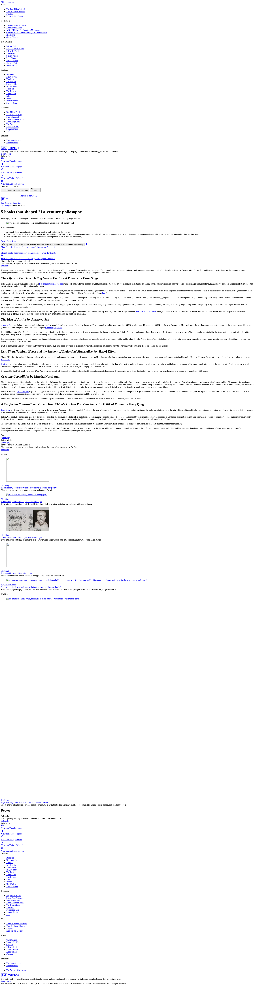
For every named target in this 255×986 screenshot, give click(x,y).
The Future (11, 93)
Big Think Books (13, 112)
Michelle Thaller (13, 51)
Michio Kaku (12, 46)
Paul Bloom (11, 58)
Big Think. (5, 359)
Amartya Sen (6, 325)
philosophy (5, 437)
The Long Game (13, 122)
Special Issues (12, 103)
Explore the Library (14, 16)
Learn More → (7, 154)
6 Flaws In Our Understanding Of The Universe (26, 32)
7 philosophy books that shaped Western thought (21, 537)
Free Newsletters (13, 140)
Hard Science (12, 101)
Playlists (9, 14)
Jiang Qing (5, 410)
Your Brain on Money (15, 11)
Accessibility (11, 952)
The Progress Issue (14, 28)
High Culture (11, 86)
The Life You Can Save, (146, 311)
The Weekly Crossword (16, 970)
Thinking (10, 79)
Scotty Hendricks (8, 241)
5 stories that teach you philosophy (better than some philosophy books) (31, 587)
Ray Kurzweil (12, 60)
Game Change (12, 37)
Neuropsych (11, 77)
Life (8, 96)
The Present (11, 91)
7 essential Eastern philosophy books (16, 573)
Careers (9, 954)
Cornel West (11, 63)
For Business (6, 203)
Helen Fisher (11, 65)
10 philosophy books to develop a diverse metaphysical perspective (29, 488)
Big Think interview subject (51, 284)
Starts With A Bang (14, 114)
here (104, 293)
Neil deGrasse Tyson (15, 49)
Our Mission (11, 940)
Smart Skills (11, 84)
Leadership (11, 81)
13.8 (8, 131)
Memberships (12, 143)
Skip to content (7, 2)
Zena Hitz (10, 53)
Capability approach (53, 327)
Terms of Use (12, 949)
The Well (10, 124)
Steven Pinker (12, 56)
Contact (9, 945)
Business (10, 74)
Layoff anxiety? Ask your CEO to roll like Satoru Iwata (24, 802)
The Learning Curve (15, 119)
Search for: (5, 186)
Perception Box (12, 126)
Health (9, 98)
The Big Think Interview (16, 9)
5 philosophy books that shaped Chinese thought (21, 501)
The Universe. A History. (16, 25)
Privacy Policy (12, 947)
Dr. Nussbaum (23, 391)
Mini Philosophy (13, 117)
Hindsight (10, 35)
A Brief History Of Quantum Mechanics (23, 30)
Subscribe (16, 203)
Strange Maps (12, 129)
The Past (10, 89)
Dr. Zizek (5, 364)
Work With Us (12, 942)
